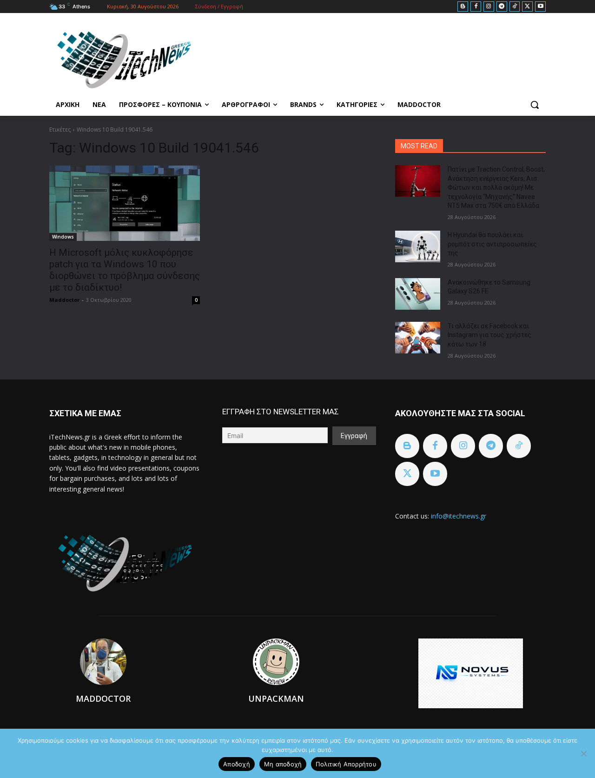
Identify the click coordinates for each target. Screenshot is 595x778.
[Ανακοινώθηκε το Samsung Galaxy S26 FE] (417, 294)
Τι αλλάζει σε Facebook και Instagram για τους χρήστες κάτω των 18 (489, 335)
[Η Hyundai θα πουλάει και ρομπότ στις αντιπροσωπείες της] (417, 246)
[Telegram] (501, 6)
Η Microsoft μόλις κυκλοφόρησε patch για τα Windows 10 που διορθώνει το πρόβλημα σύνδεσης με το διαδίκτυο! (124, 270)
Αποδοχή (236, 764)
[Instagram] (488, 6)
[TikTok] (514, 6)
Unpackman (276, 698)
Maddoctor (64, 299)
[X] (527, 6)
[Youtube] (540, 6)
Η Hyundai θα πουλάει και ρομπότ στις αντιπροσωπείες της (492, 244)
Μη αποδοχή (283, 764)
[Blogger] (462, 6)
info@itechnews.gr (458, 516)
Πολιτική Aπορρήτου (346, 764)
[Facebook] (475, 6)
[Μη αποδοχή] (583, 753)
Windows (63, 236)
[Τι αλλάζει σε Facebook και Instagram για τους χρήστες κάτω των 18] (417, 337)
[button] (534, 104)
